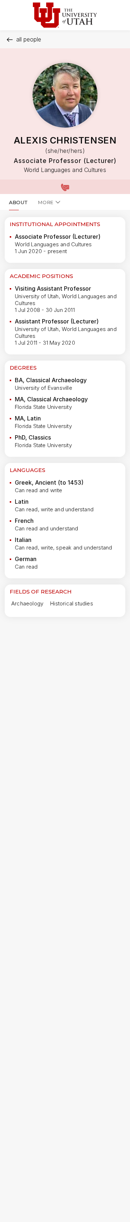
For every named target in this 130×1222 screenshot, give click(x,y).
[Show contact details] (65, 187)
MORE (46, 202)
